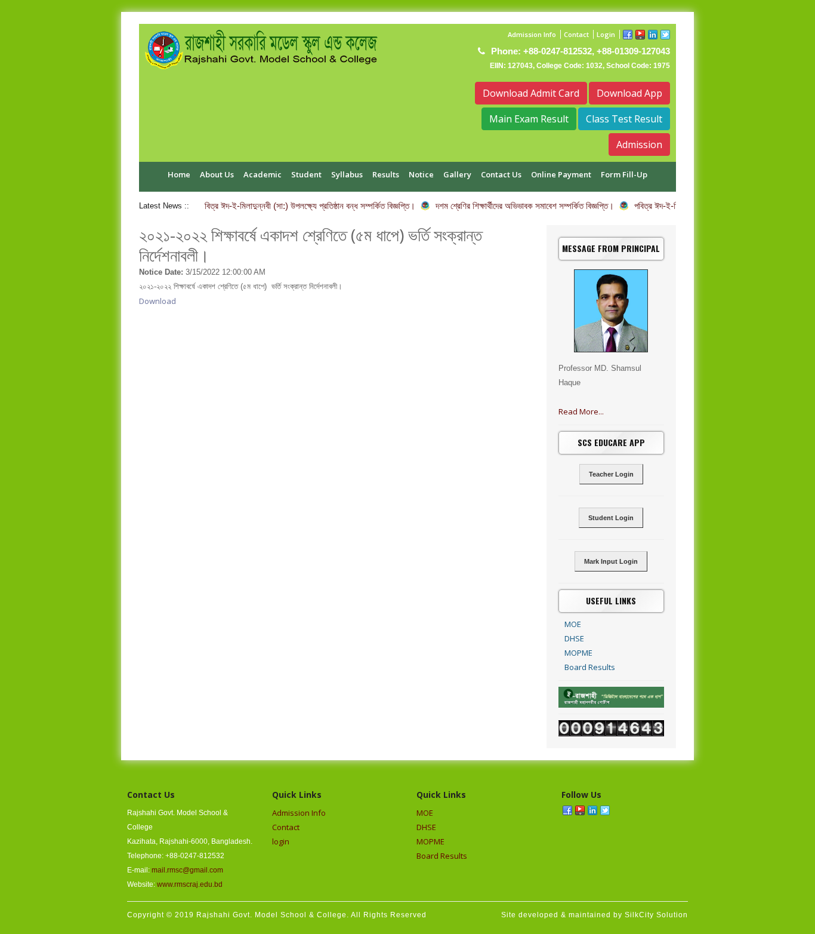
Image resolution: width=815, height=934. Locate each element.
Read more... (581, 411)
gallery (457, 174)
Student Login (611, 517)
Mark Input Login (611, 561)
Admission (639, 144)
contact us (501, 174)
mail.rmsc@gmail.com (187, 870)
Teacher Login (611, 474)
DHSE (574, 638)
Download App (629, 93)
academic (262, 174)
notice (421, 174)
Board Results (589, 667)
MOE (572, 624)
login (280, 841)
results (385, 174)
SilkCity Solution (656, 915)
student (306, 174)
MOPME (578, 652)
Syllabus (347, 174)
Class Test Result (624, 118)
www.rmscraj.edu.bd (190, 884)
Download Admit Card (531, 93)
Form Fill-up (624, 174)
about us (217, 174)
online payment (561, 174)
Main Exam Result (529, 118)
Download (157, 301)
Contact (576, 34)
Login (606, 34)
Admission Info (532, 34)
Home (179, 174)
